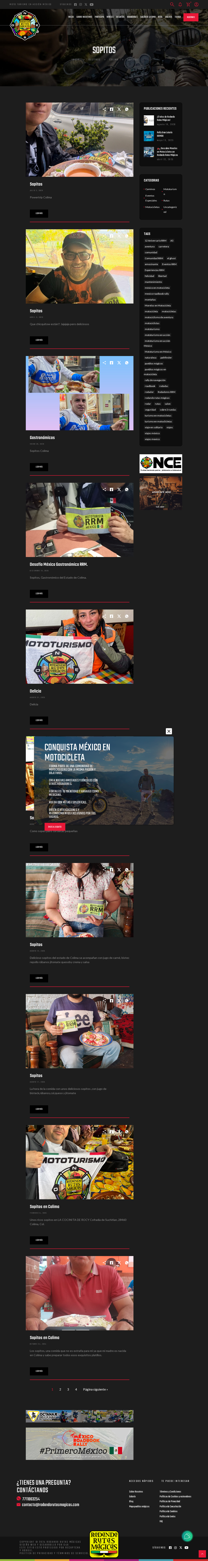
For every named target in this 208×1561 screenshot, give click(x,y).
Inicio (71, 17)
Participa (99, 17)
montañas (150, 299)
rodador (149, 391)
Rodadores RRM (166, 391)
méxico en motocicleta (157, 287)
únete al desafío (55, 827)
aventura (150, 246)
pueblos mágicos (154, 363)
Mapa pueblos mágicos (139, 1507)
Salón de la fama (148, 17)
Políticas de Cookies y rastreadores (175, 1497)
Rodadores (132, 17)
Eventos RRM (169, 264)
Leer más (39, 213)
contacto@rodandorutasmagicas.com (50, 1505)
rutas (158, 403)
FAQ (161, 1521)
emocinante (151, 264)
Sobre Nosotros (84, 17)
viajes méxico (152, 433)
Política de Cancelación (170, 1507)
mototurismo (152, 329)
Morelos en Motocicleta (158, 305)
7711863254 (31, 1499)
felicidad (149, 275)
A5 (171, 240)
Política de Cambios (169, 1512)
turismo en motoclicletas (158, 421)
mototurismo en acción (157, 334)
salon (168, 403)
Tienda (178, 17)
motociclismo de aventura (159, 317)
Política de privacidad (36, 1553)
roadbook (150, 386)
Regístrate (191, 17)
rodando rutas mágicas (157, 397)
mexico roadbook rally (157, 293)
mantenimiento (153, 281)
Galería (168, 17)
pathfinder (166, 357)
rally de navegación (155, 380)
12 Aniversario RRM (155, 240)
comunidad (151, 252)
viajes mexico (152, 439)
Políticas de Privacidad (170, 1502)
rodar (148, 403)
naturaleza (150, 357)
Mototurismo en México (158, 351)
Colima (113, 60)
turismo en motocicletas (158, 415)
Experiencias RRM (154, 270)
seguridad (150, 409)
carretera (164, 246)
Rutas (167, 200)
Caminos (150, 189)
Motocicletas (152, 207)
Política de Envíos (168, 1517)
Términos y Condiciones (170, 1492)
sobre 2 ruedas (168, 409)
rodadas (163, 386)
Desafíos (120, 17)
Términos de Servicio (72, 1553)
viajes (170, 427)
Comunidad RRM (154, 258)
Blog (160, 17)
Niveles (110, 17)
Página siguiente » (95, 1389)
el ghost (171, 258)
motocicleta (151, 311)
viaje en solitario (153, 427)
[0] (188, 5)
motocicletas (169, 311)
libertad (162, 275)
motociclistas (152, 323)
